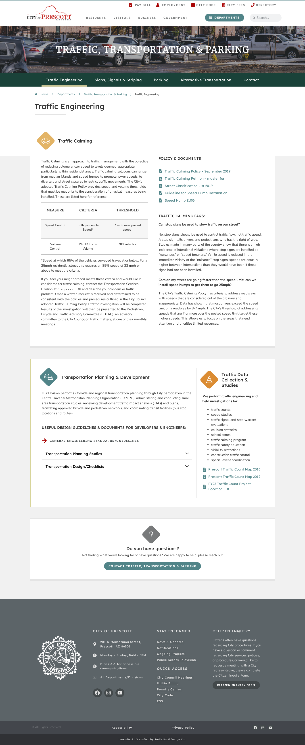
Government (175, 17)
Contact (251, 80)
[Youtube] (119, 692)
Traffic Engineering (64, 80)
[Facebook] (97, 692)
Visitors (122, 17)
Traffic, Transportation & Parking (105, 94)
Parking (161, 80)
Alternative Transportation (206, 80)
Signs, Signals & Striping (118, 80)
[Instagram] (108, 692)
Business (147, 17)
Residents (96, 17)
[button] (117, 453)
